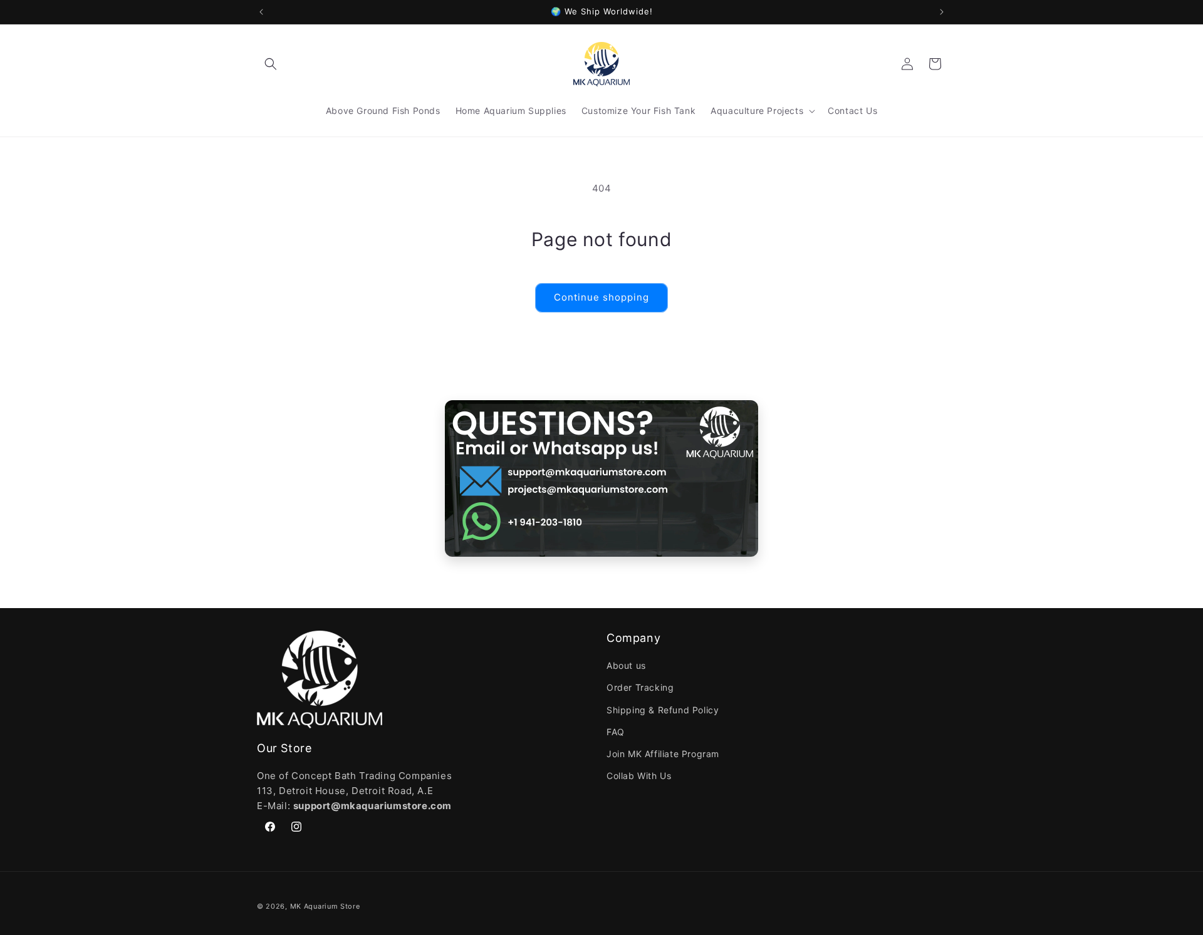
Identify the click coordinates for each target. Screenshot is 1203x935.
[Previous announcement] (261, 12)
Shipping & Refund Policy (663, 710)
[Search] (270, 64)
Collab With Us (639, 775)
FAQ (616, 731)
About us (626, 665)
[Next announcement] (942, 12)
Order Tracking (640, 687)
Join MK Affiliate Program (663, 753)
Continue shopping (601, 297)
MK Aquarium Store (325, 906)
